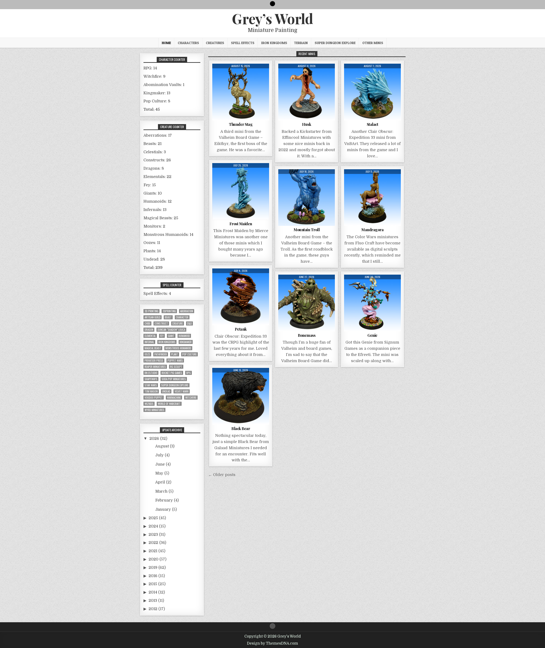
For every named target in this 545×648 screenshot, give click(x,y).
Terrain (301, 43)
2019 (153, 567)
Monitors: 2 (154, 226)
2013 (153, 600)
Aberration (186, 311)
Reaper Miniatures (155, 367)
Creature (177, 323)
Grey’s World (272, 18)
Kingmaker (186, 342)
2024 (153, 526)
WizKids (149, 404)
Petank (241, 329)
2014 (153, 592)
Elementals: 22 (157, 177)
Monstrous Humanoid (178, 348)
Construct (161, 323)
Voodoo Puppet (154, 398)
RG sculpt (176, 367)
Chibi (147, 323)
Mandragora (372, 229)
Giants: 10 (152, 193)
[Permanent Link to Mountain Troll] (306, 197)
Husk (306, 124)
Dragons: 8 (153, 168)
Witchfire (190, 398)
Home (166, 43)
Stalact (372, 124)
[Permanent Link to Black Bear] (240, 396)
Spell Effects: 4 (157, 293)
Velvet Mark (182, 391)
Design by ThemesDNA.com (272, 643)
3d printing (151, 311)
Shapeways (151, 379)
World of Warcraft (169, 404)
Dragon (149, 330)
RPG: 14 (150, 68)
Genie (372, 335)
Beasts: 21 (152, 144)
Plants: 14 (152, 251)
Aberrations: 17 (157, 135)
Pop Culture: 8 (156, 101)
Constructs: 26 (157, 160)
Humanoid (184, 336)
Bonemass (306, 335)
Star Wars (151, 385)
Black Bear (240, 428)
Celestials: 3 (154, 152)
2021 (153, 551)
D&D (189, 323)
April (160, 482)
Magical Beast (153, 348)
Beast (168, 317)
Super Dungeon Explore (335, 43)
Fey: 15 (149, 185)
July (159, 455)
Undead (166, 391)
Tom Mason (151, 391)
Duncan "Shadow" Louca (171, 330)
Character (182, 317)
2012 (153, 609)
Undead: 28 (154, 259)
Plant (174, 354)
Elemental (150, 336)
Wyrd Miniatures (154, 410)
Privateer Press (154, 360)
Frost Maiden (240, 223)
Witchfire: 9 (154, 76)
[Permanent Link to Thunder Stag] (240, 92)
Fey (162, 336)
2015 (153, 584)
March (161, 491)
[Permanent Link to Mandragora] (372, 197)
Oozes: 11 (151, 243)
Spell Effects (242, 43)
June (160, 464)
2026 (154, 438)
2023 (153, 534)
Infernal (149, 342)
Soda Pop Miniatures (174, 379)
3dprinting (169, 311)
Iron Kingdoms (274, 43)
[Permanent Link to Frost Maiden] (240, 191)
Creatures (215, 43)
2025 (153, 518)
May (159, 473)
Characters (188, 43)
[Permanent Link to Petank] (240, 296)
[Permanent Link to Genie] (372, 303)
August (162, 446)
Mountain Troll (307, 229)
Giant (171, 336)
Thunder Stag (240, 124)
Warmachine (174, 398)
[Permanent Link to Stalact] (372, 92)
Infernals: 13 (154, 210)
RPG (188, 373)
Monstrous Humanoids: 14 (168, 234)
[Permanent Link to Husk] (306, 92)
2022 (153, 542)
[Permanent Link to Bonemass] (306, 303)
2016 (153, 576)
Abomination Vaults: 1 (163, 85)
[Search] (272, 3)
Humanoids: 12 (157, 201)
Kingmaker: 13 (156, 93)
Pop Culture (189, 354)
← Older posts (221, 475)
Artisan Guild (153, 317)
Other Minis (372, 43)
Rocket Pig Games (172, 373)
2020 (153, 559)
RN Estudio (151, 373)
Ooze (147, 354)
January (163, 509)
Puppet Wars (175, 360)
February (164, 500)
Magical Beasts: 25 (160, 218)
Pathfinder (160, 354)
